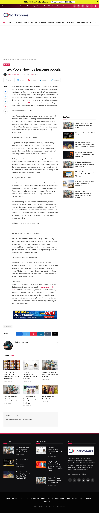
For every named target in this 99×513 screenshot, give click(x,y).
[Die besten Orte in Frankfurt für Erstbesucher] (68, 135)
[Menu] (4, 22)
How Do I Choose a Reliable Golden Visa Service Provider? (84, 184)
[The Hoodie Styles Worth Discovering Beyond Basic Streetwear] (31, 389)
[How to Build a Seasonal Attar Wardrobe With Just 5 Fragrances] (11, 365)
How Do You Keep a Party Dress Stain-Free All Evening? (50, 374)
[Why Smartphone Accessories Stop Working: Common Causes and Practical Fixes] (41, 464)
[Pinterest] (5, 106)
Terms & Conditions (49, 6)
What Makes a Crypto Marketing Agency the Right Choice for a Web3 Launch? (85, 145)
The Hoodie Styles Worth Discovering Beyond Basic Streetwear (29, 400)
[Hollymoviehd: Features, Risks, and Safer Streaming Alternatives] (68, 164)
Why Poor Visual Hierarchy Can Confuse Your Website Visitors (84, 174)
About (9, 6)
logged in (17, 419)
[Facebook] (5, 92)
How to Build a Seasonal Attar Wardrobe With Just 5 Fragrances (11, 375)
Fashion (6, 64)
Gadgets (51, 22)
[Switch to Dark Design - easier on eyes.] (95, 6)
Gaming (26, 22)
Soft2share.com (14, 74)
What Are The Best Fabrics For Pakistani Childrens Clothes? (10, 399)
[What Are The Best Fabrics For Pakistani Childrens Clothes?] (11, 389)
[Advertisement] (49, 41)
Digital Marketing (82, 22)
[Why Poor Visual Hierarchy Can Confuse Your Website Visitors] (68, 174)
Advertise (23, 6)
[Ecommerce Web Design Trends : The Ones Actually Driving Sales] (68, 155)
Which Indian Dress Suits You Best (48, 398)
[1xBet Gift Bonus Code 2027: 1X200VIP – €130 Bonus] (41, 480)
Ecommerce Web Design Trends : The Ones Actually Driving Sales (84, 154)
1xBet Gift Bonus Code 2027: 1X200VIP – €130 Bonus (55, 480)
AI (90, 22)
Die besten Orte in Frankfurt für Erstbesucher (85, 134)
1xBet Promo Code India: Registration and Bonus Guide (83, 125)
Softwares (42, 22)
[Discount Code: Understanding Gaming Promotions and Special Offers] (68, 194)
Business (18, 22)
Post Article (66, 6)
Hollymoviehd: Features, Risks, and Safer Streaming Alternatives (84, 164)
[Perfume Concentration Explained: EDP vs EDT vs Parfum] (31, 365)
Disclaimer (40, 6)
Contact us (15, 6)
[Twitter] (5, 96)
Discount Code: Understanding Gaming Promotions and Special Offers (83, 194)
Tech (9, 22)
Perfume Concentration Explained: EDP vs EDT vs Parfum (30, 375)
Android (34, 22)
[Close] (97, 1)
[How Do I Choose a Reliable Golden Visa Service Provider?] (68, 184)
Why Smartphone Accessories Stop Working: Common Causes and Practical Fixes (55, 466)
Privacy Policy (31, 6)
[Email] (5, 111)
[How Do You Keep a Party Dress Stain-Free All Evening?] (50, 365)
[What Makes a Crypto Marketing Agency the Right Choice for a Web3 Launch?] (68, 145)
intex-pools (8, 326)
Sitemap (59, 6)
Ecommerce (70, 22)
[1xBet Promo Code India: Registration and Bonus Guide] (68, 125)
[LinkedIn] (5, 101)
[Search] (95, 22)
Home (4, 6)
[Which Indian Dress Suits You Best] (50, 389)
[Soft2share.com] (16, 15)
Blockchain (60, 22)
